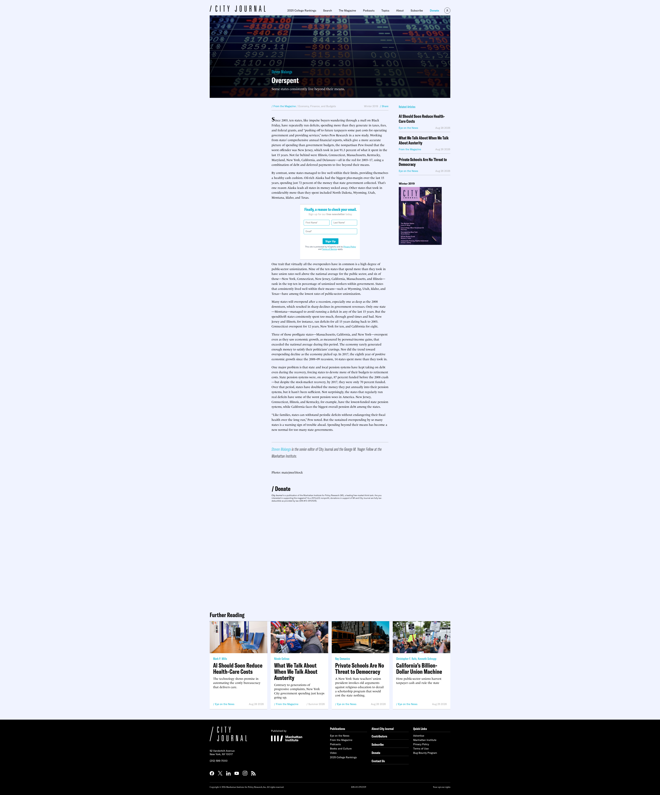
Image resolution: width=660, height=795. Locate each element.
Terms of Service (329, 249)
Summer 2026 (316, 704)
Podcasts (369, 10)
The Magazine (347, 10)
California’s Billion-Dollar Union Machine (419, 668)
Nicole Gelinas (281, 658)
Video (333, 752)
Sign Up (330, 241)
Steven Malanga (282, 71)
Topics (385, 10)
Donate (434, 10)
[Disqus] (330, 555)
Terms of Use (421, 748)
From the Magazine (287, 704)
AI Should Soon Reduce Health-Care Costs (422, 119)
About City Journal (383, 728)
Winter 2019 (371, 106)
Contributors (379, 736)
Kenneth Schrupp (427, 658)
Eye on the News (224, 704)
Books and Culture (341, 748)
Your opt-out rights (441, 786)
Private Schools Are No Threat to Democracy (423, 162)
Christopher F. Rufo (406, 658)
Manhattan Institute (424, 740)
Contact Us (378, 761)
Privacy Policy (349, 246)
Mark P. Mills (220, 658)
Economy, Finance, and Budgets (317, 106)
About (400, 10)
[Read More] (424, 216)
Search (327, 10)
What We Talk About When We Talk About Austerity (424, 140)
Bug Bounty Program (425, 752)
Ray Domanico (342, 658)
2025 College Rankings (301, 10)
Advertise (418, 735)
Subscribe (417, 10)
